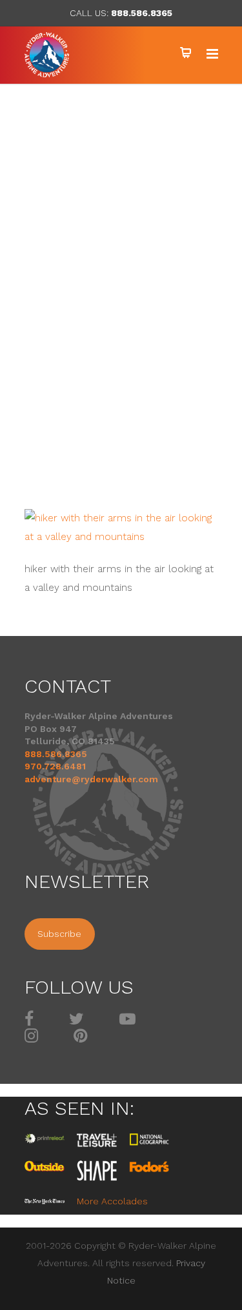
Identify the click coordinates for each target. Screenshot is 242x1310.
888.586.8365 (141, 13)
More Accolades (112, 1201)
